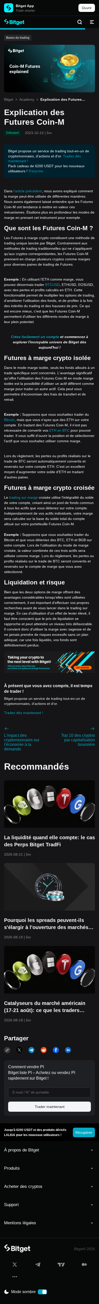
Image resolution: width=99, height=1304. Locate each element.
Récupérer (83, 1132)
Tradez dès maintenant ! (23, 713)
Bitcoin (9, 420)
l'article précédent (27, 191)
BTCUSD (52, 285)
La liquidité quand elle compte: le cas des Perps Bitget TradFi (49, 841)
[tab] (49, 1150)
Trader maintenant (49, 1107)
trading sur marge (23, 497)
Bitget (8, 99)
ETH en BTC (59, 430)
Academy (26, 99)
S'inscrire (35, 171)
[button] (49, 1150)
